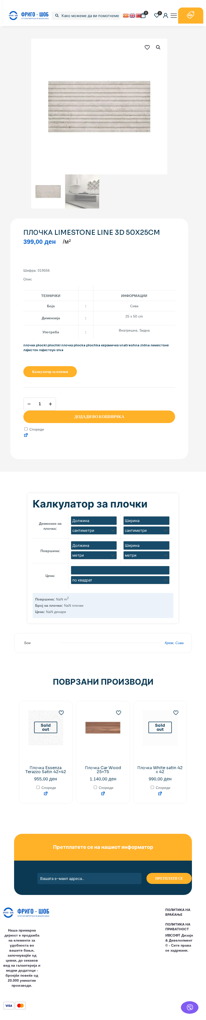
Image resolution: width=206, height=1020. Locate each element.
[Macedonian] (126, 15)
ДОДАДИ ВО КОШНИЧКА (99, 416)
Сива (179, 643)
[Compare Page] (25, 436)
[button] (158, 47)
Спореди (36, 429)
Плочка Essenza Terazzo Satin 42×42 (45, 769)
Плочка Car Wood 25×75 (103, 769)
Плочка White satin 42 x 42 (160, 769)
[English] (132, 15)
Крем (169, 643)
